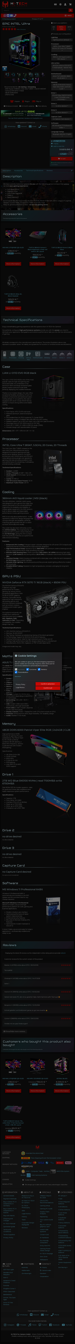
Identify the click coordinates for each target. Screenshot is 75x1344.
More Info (17, 676)
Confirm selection (48, 684)
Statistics (44, 669)
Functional (32, 669)
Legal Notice (20, 687)
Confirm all (48, 688)
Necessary (21, 669)
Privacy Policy (20, 684)
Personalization (23, 672)
